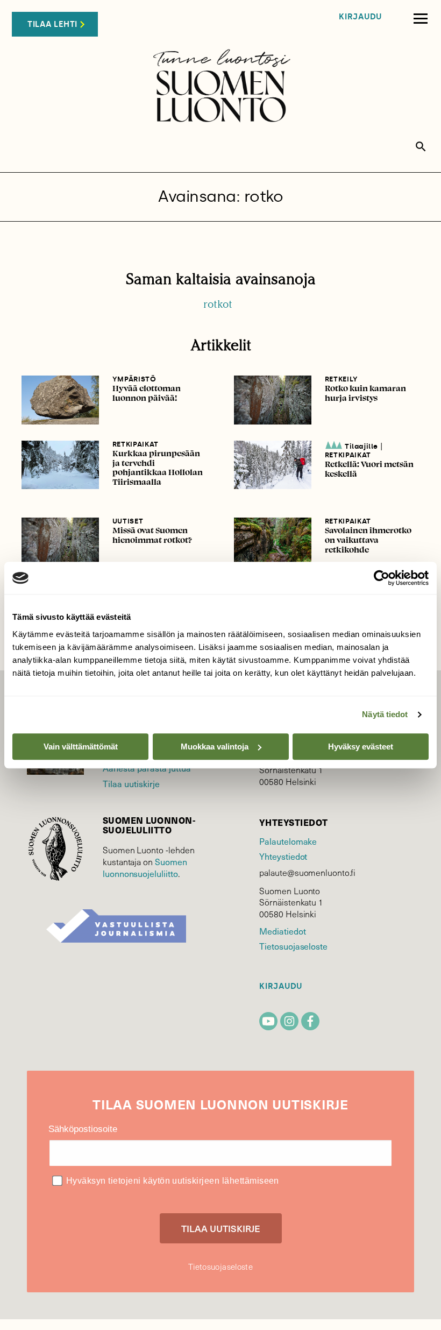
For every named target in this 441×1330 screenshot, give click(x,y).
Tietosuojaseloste (293, 945)
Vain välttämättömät (81, 746)
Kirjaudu (360, 17)
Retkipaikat (135, 444)
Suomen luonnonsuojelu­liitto (145, 867)
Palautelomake (288, 840)
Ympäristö (134, 379)
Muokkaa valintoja (214, 746)
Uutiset (128, 521)
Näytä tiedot (385, 714)
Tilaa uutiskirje (131, 783)
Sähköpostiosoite (82, 1129)
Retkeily (341, 379)
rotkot (217, 304)
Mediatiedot (282, 930)
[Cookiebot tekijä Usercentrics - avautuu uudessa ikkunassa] (382, 578)
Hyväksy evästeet (360, 746)
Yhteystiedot (283, 856)
